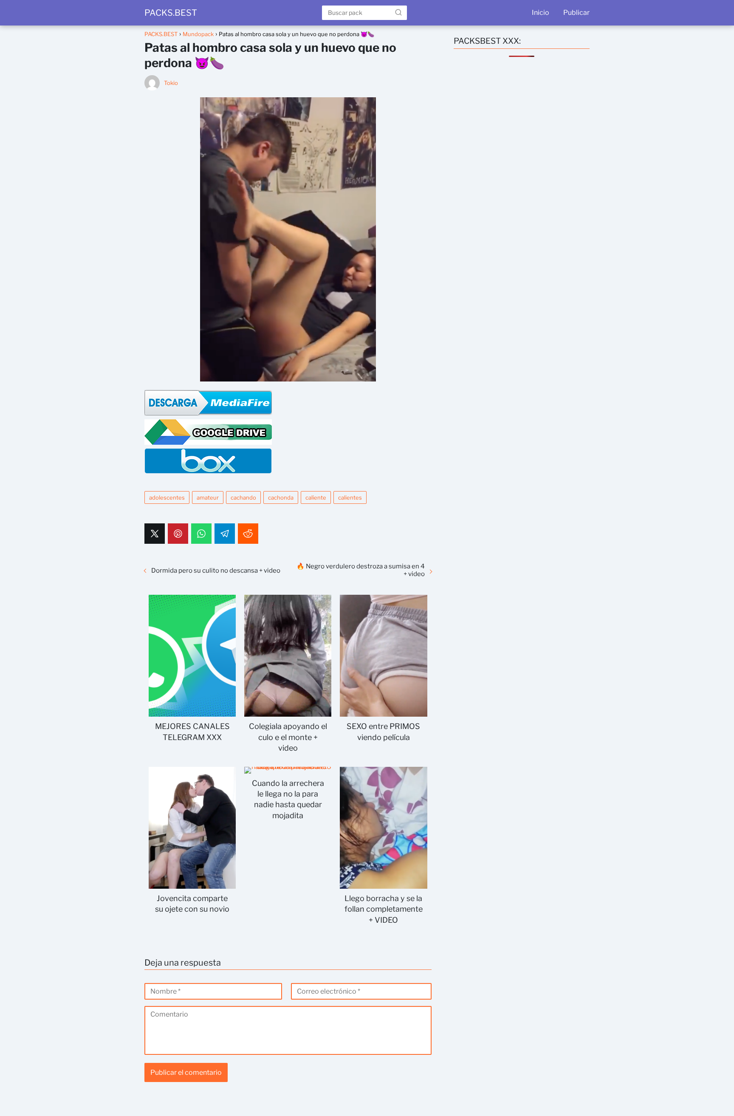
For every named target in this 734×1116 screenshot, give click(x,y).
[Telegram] (225, 533)
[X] (154, 533)
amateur (208, 497)
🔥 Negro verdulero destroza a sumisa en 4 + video (360, 570)
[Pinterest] (178, 533)
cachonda (281, 497)
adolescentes (167, 497)
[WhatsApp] (201, 533)
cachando (243, 497)
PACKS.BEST (170, 13)
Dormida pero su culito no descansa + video (215, 570)
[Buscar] (398, 12)
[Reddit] (248, 533)
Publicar (576, 12)
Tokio (171, 82)
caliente (315, 497)
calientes (350, 497)
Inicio (540, 12)
